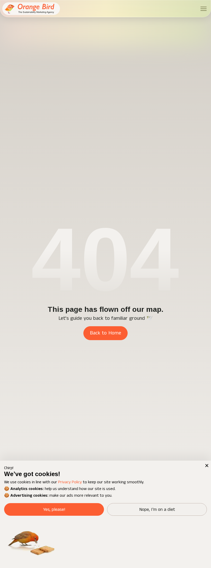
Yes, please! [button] (54, 509)
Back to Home (105, 333)
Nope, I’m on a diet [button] (157, 509)
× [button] (206, 465)
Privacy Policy (70, 482)
